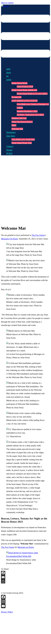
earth (8, 69)
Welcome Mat (17, 129)
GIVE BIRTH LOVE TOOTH (25, 101)
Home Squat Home (19, 83)
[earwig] (5, 6)
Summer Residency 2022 (27, 111)
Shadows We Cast (19, 118)
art (7, 76)
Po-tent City (16, 97)
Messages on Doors (26, 547)
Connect (9, 146)
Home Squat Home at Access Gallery (32, 93)
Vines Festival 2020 (25, 86)
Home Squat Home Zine (22, 143)
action (8, 79)
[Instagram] (25, 601)
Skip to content (7, 3)
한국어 (9, 153)
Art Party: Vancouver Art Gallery (30, 115)
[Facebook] (25, 573)
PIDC (14, 125)
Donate (9, 150)
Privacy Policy (7, 612)
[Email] (25, 577)
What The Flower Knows (22, 122)
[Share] (25, 581)
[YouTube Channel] (25, 606)
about (8, 72)
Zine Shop (10, 136)
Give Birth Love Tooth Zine (23, 139)
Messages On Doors (9, 239)
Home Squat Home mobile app (24, 90)
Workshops (11, 132)
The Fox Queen (38, 235)
